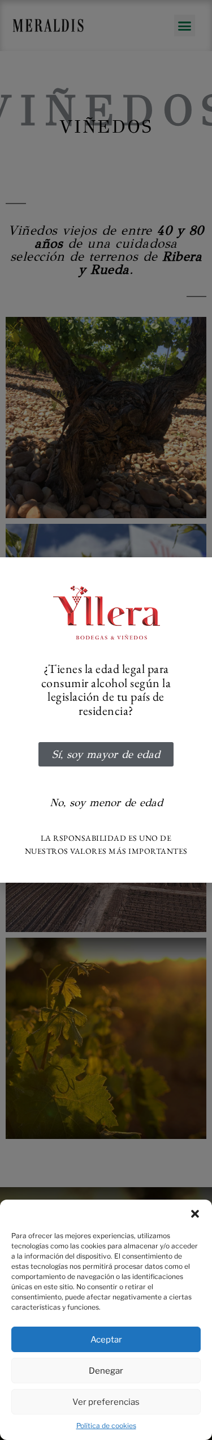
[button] (195, 1213)
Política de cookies (106, 1425)
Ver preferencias (106, 1402)
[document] (106, 720)
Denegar (106, 1371)
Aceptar (106, 1340)
